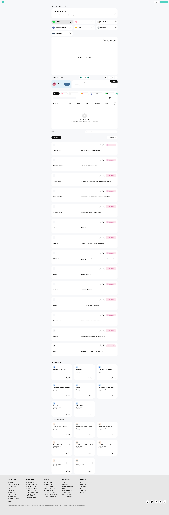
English (64, 6)
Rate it (66, 14)
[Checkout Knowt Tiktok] (147, 502)
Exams (16, 2)
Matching (85, 93)
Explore (12, 2)
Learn (65, 93)
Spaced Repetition (97, 93)
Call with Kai (110, 93)
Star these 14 (113, 137)
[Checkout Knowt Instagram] (151, 502)
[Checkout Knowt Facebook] (156, 502)
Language (58, 6)
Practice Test (75, 93)
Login (156, 2)
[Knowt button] (114, 13)
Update (113, 97)
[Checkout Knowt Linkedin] (164, 502)
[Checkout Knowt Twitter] (160, 502)
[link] (61, 372)
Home (6, 2)
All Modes (56, 93)
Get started (164, 2)
